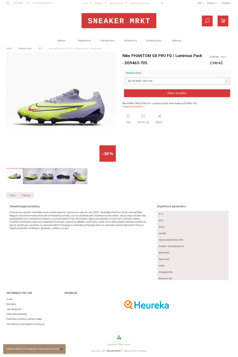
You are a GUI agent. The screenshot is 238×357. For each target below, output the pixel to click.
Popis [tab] (13, 195)
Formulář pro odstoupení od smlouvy (25, 324)
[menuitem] (61, 41)
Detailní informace (132, 106)
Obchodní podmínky (139, 3)
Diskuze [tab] (26, 195)
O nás (85, 3)
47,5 (161, 214)
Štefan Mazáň (124, 344)
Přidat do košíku (176, 93)
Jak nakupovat (116, 3)
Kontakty (98, 3)
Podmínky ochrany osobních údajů (24, 319)
